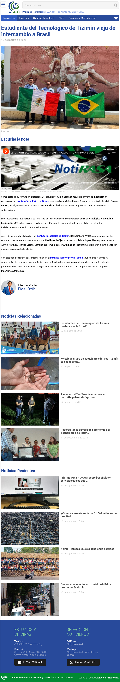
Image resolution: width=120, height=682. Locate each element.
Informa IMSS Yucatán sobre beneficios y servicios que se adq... (86, 479)
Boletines (24, 18)
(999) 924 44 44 (75, 644)
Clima (61, 18)
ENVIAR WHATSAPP (85, 662)
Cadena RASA (6, 191)
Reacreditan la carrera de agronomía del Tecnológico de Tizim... (85, 431)
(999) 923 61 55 (22, 644)
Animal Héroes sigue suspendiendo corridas (87, 548)
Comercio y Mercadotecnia (82, 18)
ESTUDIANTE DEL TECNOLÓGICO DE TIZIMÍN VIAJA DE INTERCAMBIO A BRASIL (40, 191)
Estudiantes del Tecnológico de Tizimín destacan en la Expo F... (85, 325)
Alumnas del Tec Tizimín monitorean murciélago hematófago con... (83, 396)
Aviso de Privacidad (107, 677)
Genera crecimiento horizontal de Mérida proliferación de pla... (86, 586)
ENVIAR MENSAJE (32, 662)
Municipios (9, 18)
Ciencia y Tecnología (43, 18)
